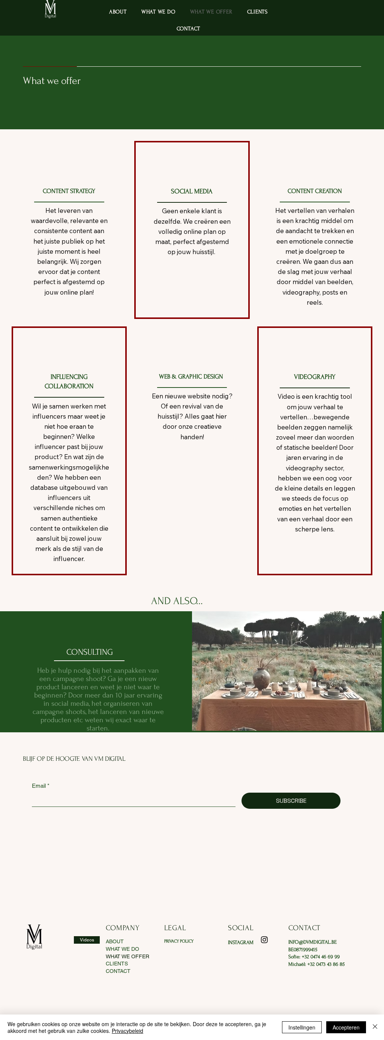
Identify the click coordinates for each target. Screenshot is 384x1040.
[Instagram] (264, 939)
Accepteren (346, 1027)
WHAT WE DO (122, 949)
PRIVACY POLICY (179, 941)
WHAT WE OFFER (127, 956)
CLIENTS (117, 964)
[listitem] (69, 230)
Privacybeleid (127, 1030)
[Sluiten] (375, 1027)
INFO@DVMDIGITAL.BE (312, 942)
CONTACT (118, 971)
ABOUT (115, 941)
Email (41, 786)
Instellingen (301, 1027)
